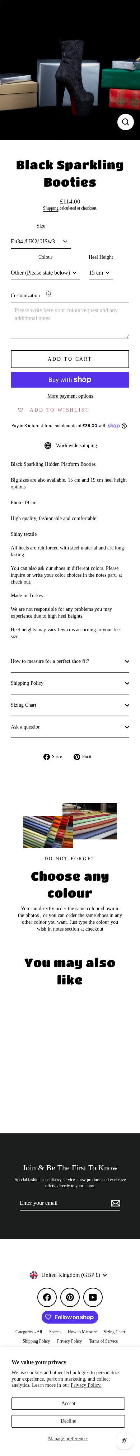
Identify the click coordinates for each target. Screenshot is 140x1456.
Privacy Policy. (86, 1385)
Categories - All (28, 1331)
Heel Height (101, 257)
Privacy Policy (69, 1341)
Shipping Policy (27, 683)
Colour (45, 257)
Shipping (51, 208)
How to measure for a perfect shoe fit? (50, 661)
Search (55, 1331)
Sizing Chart (23, 705)
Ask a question (26, 727)
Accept (68, 1403)
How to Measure (82, 1331)
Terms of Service (103, 1341)
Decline (68, 1421)
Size (41, 226)
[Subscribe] (114, 1203)
